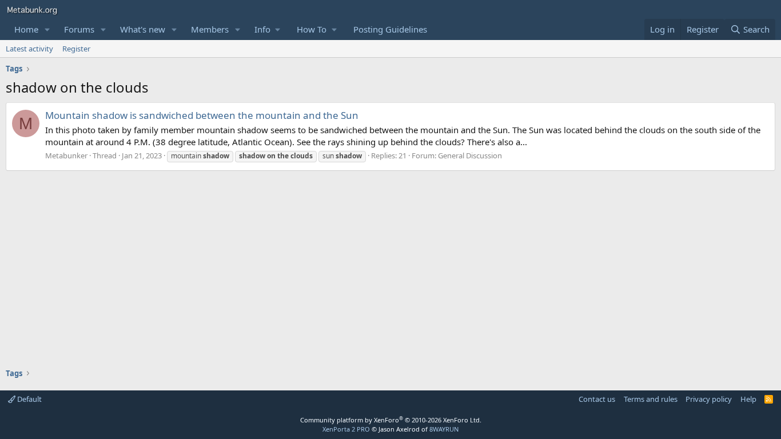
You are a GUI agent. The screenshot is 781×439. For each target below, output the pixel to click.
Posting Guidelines (390, 29)
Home (26, 29)
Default (28, 399)
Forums (79, 29)
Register (76, 48)
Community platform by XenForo (390, 420)
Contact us (597, 399)
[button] (47, 29)
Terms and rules (651, 399)
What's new (142, 29)
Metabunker (66, 155)
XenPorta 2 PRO (346, 429)
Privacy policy (709, 399)
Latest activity (29, 48)
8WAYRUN (444, 429)
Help (748, 399)
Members (210, 29)
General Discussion (470, 155)
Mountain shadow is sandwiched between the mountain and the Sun (201, 115)
